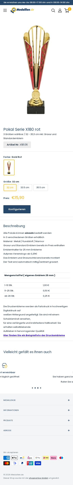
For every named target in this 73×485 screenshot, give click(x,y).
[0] (67, 10)
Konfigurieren (16, 209)
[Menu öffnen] (5, 10)
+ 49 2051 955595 (48, 381)
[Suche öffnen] (53, 10)
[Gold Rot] (9, 167)
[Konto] (60, 10)
